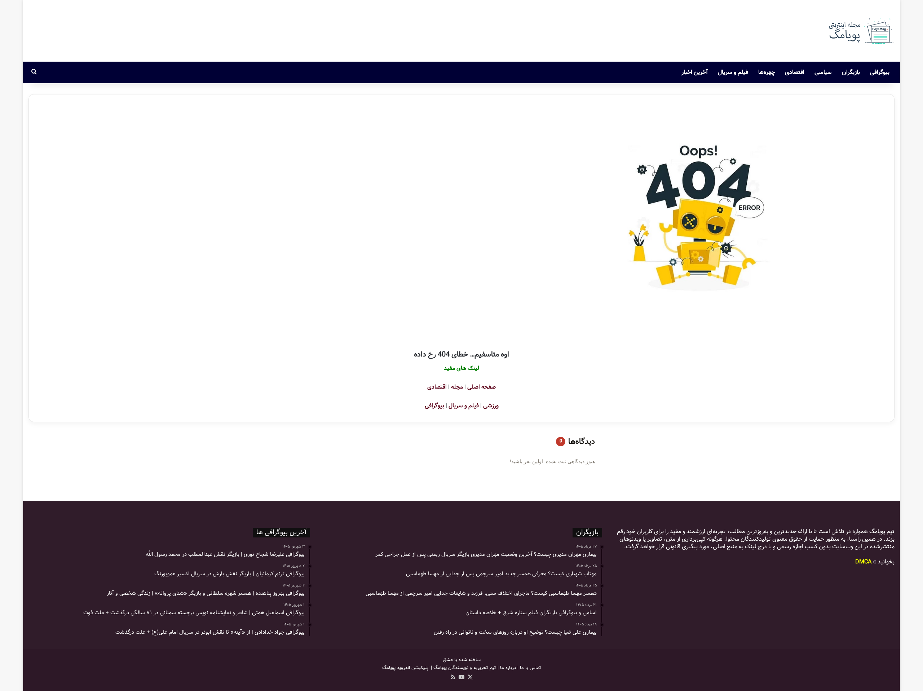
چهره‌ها (766, 72)
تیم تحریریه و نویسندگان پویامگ (464, 668)
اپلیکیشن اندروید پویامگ (405, 668)
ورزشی (491, 405)
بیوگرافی (879, 72)
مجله (457, 386)
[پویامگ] (860, 30)
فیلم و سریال (733, 72)
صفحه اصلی (481, 386)
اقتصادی (794, 72)
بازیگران (851, 72)
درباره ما (508, 668)
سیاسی (823, 72)
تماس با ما (530, 668)
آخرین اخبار (694, 72)
